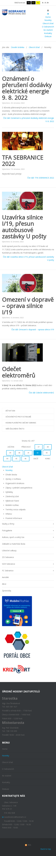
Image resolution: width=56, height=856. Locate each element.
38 (48, 447)
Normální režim (8, 2)
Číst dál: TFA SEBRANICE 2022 (40, 178)
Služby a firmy (8, 523)
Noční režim (12, 2)
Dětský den (10, 411)
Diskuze (48, 36)
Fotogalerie (7, 530)
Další (36, 459)
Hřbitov (8, 514)
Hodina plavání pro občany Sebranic (21, 423)
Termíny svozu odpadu (15, 509)
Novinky (48, 20)
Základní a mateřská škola (13, 544)
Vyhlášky (9, 492)
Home (48, 17)
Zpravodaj (6, 590)
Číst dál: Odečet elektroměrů (41, 392)
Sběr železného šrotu (15, 429)
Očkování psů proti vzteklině (18, 417)
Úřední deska (11, 474)
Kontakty (48, 33)
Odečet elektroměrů (18, 372)
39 (10, 453)
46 (25, 459)
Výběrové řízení (12, 500)
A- (43, 2)
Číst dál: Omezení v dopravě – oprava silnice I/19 (32, 329)
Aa (29, 2)
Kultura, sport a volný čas (13, 537)
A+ (48, 2)
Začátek (10, 447)
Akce (4, 584)
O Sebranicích (48, 26)
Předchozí (25, 447)
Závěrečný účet (12, 496)
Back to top (46, 849)
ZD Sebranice (8, 557)
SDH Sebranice (8, 564)
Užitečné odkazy (9, 550)
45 (16, 459)
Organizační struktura (14, 483)
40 (19, 453)
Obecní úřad (48, 23)
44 (7, 459)
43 (47, 453)
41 (28, 453)
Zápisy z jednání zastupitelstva (18, 487)
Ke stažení (48, 30)
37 (39, 447)
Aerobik (5, 577)
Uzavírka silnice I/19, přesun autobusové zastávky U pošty (24, 226)
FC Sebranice (7, 570)
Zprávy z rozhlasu (13, 479)
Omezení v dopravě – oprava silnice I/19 (28, 305)
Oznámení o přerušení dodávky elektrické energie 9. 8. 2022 (27, 88)
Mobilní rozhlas (12, 505)
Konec (47, 459)
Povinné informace (13, 518)
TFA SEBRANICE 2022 (22, 160)
